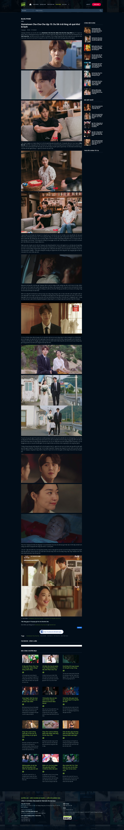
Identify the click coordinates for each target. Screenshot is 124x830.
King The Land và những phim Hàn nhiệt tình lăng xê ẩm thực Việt (50, 733)
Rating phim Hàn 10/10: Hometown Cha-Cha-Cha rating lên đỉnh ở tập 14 (97, 30)
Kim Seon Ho (57, 636)
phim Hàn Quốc (64, 636)
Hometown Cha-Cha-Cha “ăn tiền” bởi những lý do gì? (97, 74)
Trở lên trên (93, 828)
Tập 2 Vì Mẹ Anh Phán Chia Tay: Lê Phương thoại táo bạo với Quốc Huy (97, 142)
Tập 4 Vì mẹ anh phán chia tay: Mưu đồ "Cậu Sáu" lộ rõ (97, 107)
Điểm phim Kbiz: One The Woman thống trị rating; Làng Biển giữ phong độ (97, 47)
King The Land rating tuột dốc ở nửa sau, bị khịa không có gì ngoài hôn (29, 734)
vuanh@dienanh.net (25, 819)
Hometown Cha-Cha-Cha (41, 625)
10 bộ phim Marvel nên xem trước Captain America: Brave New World (49, 700)
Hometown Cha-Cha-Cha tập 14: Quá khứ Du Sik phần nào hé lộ (44, 618)
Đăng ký (88, 4)
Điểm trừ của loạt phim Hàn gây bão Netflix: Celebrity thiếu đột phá (49, 767)
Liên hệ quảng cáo (53, 798)
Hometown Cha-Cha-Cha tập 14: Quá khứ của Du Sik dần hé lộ (97, 39)
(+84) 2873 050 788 (25, 820)
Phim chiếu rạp (50, 4)
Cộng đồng (36, 4)
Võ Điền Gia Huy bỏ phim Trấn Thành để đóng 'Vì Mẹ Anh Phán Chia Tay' (50, 667)
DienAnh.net (52, 625)
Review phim (43, 4)
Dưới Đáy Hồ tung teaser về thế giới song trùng (71, 667)
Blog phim (58, 4)
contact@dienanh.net (68, 809)
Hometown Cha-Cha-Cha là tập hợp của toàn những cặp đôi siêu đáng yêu (97, 65)
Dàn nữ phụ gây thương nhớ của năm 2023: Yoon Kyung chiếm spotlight (70, 733)
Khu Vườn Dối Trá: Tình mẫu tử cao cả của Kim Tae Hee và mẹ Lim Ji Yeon (70, 767)
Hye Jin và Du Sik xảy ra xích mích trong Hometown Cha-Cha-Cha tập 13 (97, 56)
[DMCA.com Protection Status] (67, 817)
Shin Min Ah (50, 636)
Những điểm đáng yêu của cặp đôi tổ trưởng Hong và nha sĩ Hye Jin (97, 91)
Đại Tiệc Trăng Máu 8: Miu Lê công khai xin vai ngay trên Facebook (97, 124)
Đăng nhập (96, 4)
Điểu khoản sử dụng (37, 798)
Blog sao (64, 4)
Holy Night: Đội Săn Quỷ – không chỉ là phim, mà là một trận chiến (30, 699)
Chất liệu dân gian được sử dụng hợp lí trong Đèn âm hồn (71, 699)
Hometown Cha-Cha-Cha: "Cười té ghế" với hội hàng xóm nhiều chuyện (97, 82)
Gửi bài (79, 627)
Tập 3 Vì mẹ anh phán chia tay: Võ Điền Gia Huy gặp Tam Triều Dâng (97, 116)
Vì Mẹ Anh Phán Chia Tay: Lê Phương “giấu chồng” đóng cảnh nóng (30, 667)
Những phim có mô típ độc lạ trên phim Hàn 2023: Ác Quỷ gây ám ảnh (30, 767)
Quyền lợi (24, 798)
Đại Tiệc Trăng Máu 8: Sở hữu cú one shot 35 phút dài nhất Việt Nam (97, 133)
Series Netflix (43, 636)
